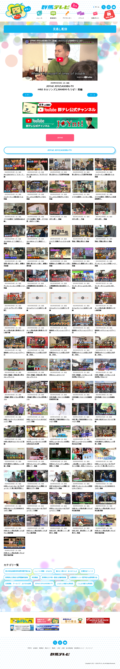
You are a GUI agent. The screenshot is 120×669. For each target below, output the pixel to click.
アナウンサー (67, 15)
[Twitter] (103, 7)
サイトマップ (89, 648)
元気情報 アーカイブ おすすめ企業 (18, 583)
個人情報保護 (69, 648)
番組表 (53, 648)
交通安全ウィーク (87, 571)
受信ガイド (48, 648)
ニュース (39, 15)
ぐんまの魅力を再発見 (84, 583)
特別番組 (35, 577)
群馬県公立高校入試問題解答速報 (16, 577)
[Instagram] (108, 7)
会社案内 (35, 648)
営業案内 (41, 648)
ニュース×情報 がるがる (43, 571)
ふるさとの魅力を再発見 (65, 583)
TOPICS (30, 648)
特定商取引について (79, 648)
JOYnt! (60, 138)
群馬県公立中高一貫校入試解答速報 (54, 577)
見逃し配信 (109, 15)
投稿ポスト (95, 15)
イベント (81, 15)
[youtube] (114, 7)
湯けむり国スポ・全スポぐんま (66, 571)
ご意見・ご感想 (61, 648)
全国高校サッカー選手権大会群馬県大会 (83, 577)
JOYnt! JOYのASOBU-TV (44, 583)
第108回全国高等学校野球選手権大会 (17, 571)
